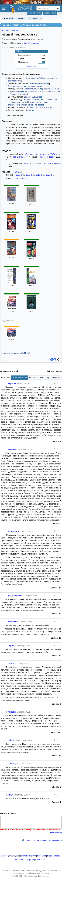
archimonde (13, 622)
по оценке (56, 377)
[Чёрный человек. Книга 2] (12, 229)
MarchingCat (13, 531)
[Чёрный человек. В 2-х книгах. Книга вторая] (31, 201)
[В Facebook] (54, 359)
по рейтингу (43, 377)
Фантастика (30, 78)
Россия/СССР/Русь (51, 89)
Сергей (11, 646)
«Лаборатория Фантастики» (37, 876)
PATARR (11, 664)
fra (14, 856)
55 (27, 115)
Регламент (26, 856)
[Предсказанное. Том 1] (12, 283)
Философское (34, 86)
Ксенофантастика (32, 100)
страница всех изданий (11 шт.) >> (17, 353)
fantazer (11, 764)
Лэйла (11, 740)
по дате (32, 377)
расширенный (50, 13)
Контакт (38, 105)
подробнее (31, 66)
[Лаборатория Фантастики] (12, 8)
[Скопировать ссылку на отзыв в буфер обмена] (6, 383)
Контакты (41, 856)
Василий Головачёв (10, 30)
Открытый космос (33, 91)
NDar (10, 795)
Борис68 (12, 383)
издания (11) (35, 18)
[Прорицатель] (12, 255)
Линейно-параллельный (38, 107)
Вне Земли (17, 91)
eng (10, 856)
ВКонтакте (19, 860)
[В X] (57, 359)
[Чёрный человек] (31, 228)
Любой (28, 110)
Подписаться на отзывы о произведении (43, 840)
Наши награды (54, 856)
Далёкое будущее (32, 97)
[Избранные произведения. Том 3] (12, 201)
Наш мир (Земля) (31, 89)
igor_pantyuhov (15, 596)
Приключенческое (38, 83)
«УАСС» (27, 164)
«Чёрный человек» (30, 43)
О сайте (4, 856)
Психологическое (16, 86)
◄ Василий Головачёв (13, 18)
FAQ (34, 856)
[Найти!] (57, 8)
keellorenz (12, 449)
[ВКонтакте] (51, 359)
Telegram (30, 860)
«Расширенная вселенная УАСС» (41, 154)
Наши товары (41, 860)
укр (17, 856)
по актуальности (19, 377)
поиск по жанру (34, 13)
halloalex (12, 712)
